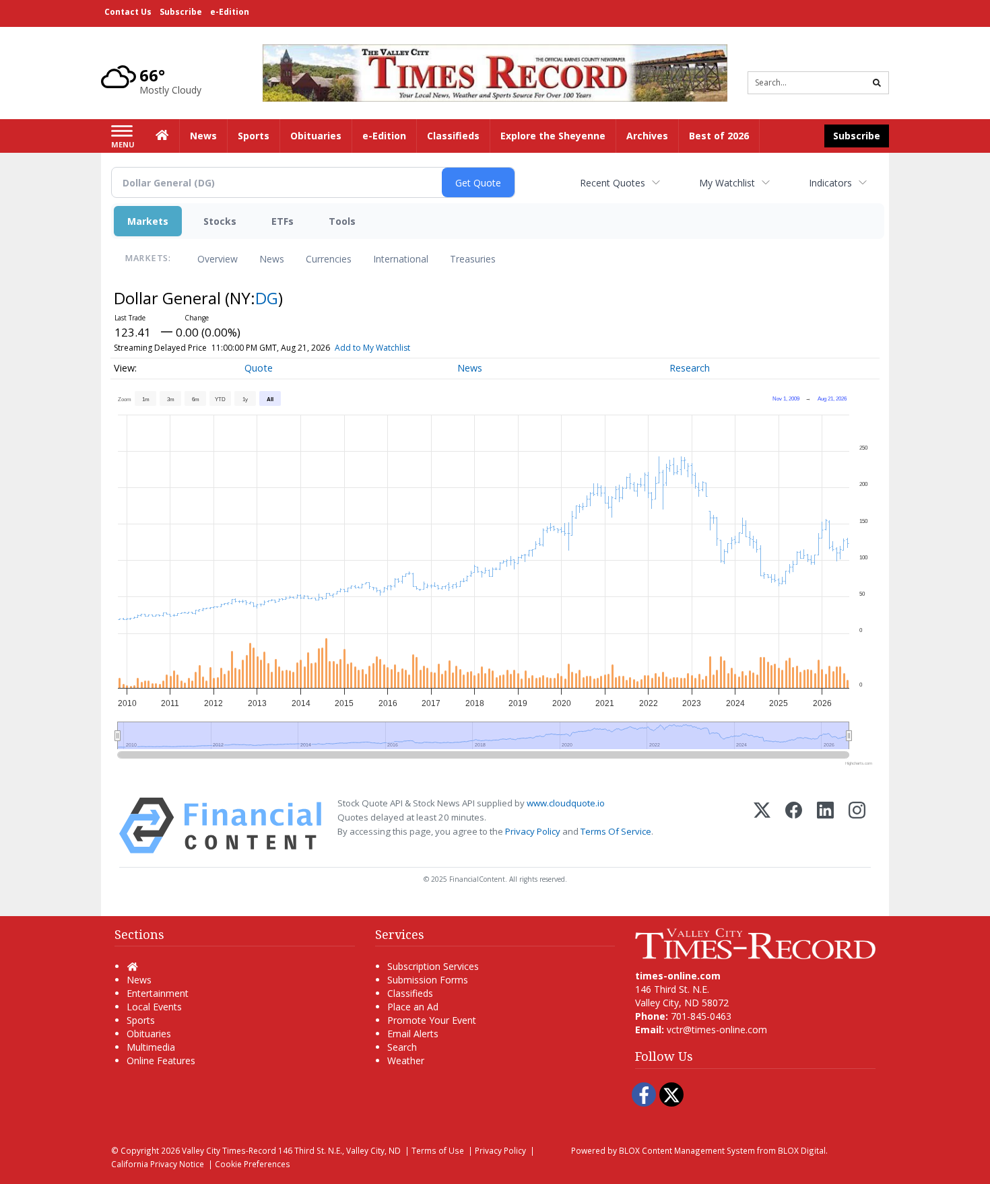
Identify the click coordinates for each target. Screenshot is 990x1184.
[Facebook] (793, 825)
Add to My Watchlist (372, 347)
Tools (342, 221)
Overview (217, 258)
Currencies (329, 258)
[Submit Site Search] (876, 83)
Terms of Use (437, 1150)
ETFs (282, 221)
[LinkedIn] (825, 825)
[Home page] (495, 71)
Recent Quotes (612, 182)
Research (689, 367)
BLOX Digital (802, 1150)
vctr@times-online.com (717, 1029)
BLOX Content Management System (687, 1150)
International (400, 258)
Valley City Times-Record (229, 1150)
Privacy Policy (532, 831)
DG (266, 298)
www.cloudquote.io (566, 803)
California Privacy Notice (157, 1163)
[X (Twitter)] (762, 825)
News (271, 258)
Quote (258, 367)
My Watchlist (727, 182)
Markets (147, 221)
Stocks (219, 221)
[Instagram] (857, 825)
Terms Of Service (616, 831)
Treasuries (473, 258)
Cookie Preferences (252, 1163)
